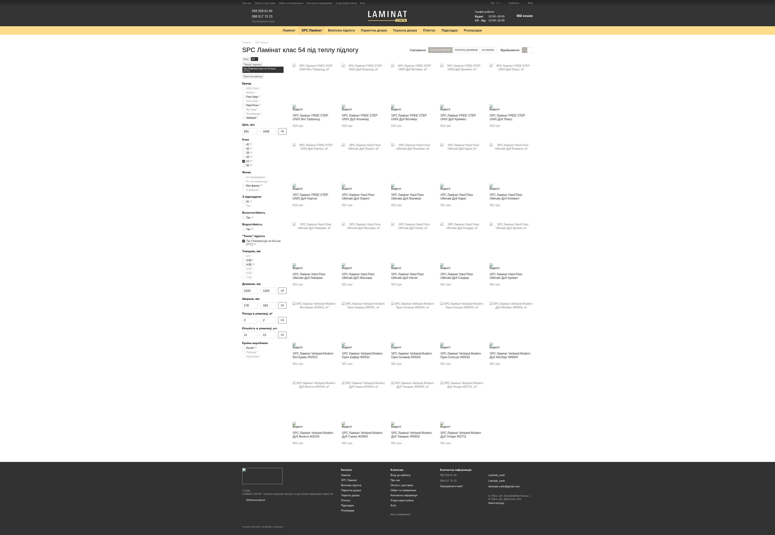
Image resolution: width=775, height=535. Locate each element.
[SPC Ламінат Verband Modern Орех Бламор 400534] (412, 323)
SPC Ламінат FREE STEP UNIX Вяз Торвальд (310, 117)
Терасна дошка (405, 30)
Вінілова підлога (341, 30)
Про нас (246, 3)
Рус (498, 3)
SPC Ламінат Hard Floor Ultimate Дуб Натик (407, 275)
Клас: (246, 59)
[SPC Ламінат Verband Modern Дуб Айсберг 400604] (511, 323)
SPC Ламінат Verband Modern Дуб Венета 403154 (313, 434)
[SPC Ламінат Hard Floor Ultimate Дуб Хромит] (511, 244)
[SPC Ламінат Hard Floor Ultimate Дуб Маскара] (363, 244)
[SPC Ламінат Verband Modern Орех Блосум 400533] (462, 323)
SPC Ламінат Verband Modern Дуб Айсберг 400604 (510, 355)
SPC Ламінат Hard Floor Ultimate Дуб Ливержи (309, 275)
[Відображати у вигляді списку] (530, 50)
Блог (362, 3)
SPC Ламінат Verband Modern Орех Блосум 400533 (460, 355)
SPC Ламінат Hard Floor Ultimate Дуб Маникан (407, 196)
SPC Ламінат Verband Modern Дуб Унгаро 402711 (460, 434)
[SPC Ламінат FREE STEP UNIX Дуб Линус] (511, 85)
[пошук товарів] (492, 30)
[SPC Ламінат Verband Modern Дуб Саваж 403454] (363, 403)
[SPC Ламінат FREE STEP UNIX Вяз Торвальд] (314, 85)
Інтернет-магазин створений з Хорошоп (262, 527)
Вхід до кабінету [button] (401, 475)
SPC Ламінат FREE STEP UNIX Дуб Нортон (310, 196)
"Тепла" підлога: (252, 64)
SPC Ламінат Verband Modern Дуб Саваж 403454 (362, 434)
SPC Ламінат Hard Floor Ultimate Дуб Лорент (358, 196)
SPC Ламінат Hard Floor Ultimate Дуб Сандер (456, 275)
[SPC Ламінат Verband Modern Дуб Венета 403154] (314, 403)
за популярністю (440, 49)
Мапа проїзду (496, 503)
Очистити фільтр (253, 76)
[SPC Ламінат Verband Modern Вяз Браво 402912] (314, 323)
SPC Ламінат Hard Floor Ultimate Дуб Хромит (506, 275)
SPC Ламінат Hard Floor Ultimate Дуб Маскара (358, 275)
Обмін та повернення (291, 3)
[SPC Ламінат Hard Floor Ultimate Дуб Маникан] (412, 165)
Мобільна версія (255, 500)
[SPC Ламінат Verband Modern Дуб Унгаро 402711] (462, 403)
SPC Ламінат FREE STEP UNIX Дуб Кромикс (458, 117)
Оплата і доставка (265, 3)
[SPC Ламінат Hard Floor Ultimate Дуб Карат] (462, 165)
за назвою (488, 49)
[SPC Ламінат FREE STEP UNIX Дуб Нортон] (314, 165)
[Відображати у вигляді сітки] (524, 50)
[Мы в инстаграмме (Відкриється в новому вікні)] (375, 3)
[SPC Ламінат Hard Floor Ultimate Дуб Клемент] (511, 165)
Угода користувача (346, 3)
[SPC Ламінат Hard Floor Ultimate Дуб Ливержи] (314, 244)
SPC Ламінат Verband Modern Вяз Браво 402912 (313, 355)
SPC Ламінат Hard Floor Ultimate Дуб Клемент (506, 196)
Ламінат (289, 30)
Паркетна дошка (374, 30)
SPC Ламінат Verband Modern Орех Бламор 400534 (411, 355)
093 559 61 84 (262, 11)
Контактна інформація (319, 3)
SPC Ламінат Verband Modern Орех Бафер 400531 (362, 355)
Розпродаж (473, 30)
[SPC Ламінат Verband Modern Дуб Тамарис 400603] (412, 403)
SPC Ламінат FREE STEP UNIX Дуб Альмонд (359, 117)
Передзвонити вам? (263, 21)
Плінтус (429, 30)
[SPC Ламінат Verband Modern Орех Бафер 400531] (363, 323)
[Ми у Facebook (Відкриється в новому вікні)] (371, 3)
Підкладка (450, 30)
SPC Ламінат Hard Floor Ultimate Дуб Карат (456, 196)
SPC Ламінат (312, 30)
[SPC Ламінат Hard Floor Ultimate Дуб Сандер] (462, 244)
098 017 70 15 (262, 16)
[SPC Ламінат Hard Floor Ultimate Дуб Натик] (412, 244)
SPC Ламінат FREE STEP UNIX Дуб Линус (507, 117)
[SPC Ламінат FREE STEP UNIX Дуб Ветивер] (412, 85)
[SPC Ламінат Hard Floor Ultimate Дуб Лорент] (363, 165)
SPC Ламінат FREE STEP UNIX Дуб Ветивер (409, 117)
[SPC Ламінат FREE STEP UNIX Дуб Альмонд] (363, 85)
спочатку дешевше (466, 49)
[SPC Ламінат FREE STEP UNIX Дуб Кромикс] (462, 85)
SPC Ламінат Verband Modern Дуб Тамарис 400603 (411, 434)
